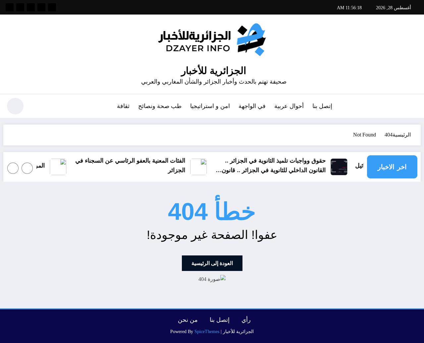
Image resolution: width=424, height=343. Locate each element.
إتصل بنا (322, 106)
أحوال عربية (289, 106)
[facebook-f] (52, 7)
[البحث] (36, 107)
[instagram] (20, 7)
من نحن (188, 320)
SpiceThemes (206, 331)
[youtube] (10, 7)
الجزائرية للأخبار (213, 70)
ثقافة (123, 106)
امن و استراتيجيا (210, 106)
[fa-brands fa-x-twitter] (41, 7)
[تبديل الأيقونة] (412, 107)
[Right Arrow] (13, 168)
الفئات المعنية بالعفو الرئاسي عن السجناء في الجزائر (133, 165)
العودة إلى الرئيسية (212, 263)
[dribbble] (31, 7)
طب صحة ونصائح (160, 106)
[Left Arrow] (27, 168)
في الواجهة (252, 106)
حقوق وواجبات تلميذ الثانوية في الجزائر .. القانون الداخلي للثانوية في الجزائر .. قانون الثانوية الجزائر (276, 166)
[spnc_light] (15, 106)
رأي (246, 320)
